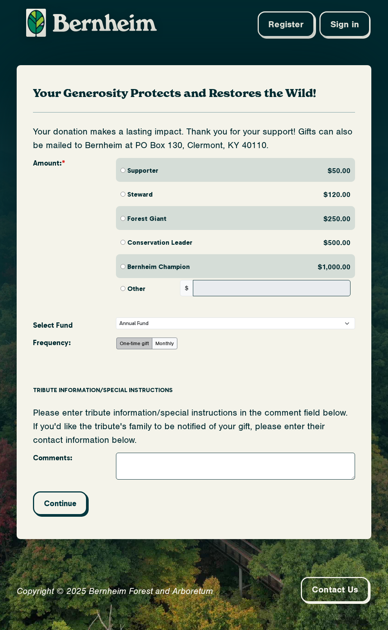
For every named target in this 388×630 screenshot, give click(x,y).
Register (286, 24)
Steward (140, 194)
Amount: (47, 163)
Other (136, 289)
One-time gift (134, 343)
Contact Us (335, 589)
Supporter (142, 170)
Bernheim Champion (158, 267)
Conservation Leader (159, 242)
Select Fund (53, 325)
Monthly (164, 343)
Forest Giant (146, 218)
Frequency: (52, 342)
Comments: (52, 457)
